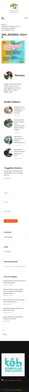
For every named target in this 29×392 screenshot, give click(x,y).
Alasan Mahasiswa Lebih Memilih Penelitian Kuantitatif (13, 318)
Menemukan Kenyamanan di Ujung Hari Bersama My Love (13, 301)
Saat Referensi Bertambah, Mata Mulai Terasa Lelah (13, 309)
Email (6, 202)
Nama (6, 193)
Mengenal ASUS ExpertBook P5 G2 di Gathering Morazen (19, 110)
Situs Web (7, 211)
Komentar (7, 178)
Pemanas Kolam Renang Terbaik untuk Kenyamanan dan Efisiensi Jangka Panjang (13, 291)
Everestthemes (17, 390)
